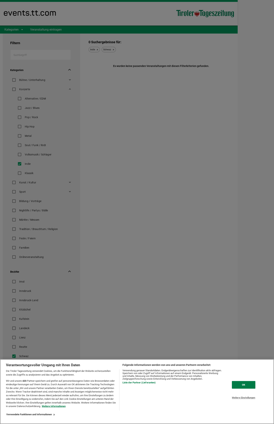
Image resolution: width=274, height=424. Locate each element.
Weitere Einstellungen (243, 397)
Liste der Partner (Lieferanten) (139, 382)
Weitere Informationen (54, 406)
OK (243, 384)
